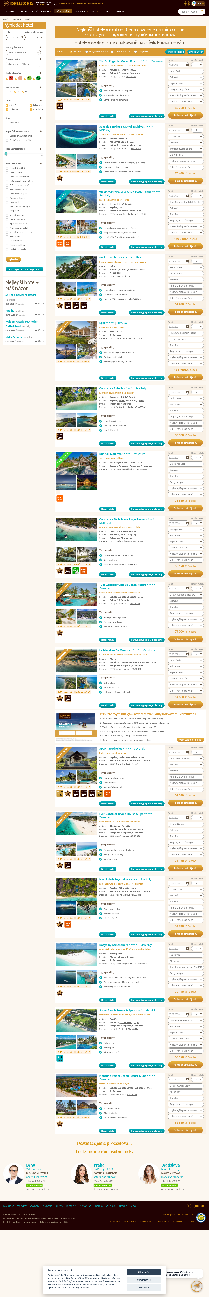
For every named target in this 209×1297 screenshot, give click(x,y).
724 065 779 (131, 276)
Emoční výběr (196, 51)
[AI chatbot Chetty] (197, 1286)
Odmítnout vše (144, 1280)
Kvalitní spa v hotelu (18, 249)
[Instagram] (187, 3)
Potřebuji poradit (175, 51)
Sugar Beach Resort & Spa (121, 1010)
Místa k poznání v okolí (19, 228)
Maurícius (8, 1206)
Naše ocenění (129, 1221)
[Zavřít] (200, 1272)
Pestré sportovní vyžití (18, 219)
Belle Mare (125, 534)
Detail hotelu (107, 116)
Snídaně (12, 105)
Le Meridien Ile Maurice (119, 650)
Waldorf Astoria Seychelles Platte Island (130, 192)
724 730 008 (135, 603)
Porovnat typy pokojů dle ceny (146, 116)
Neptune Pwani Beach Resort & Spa (127, 1076)
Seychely (34, 1206)
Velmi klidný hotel (17, 240)
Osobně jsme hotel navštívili (21, 140)
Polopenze (37, 105)
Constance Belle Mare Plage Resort (127, 519)
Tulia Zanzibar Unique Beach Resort (127, 585)
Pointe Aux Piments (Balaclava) (135, 662)
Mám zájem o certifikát (190, 739)
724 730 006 (131, 76)
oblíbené (77, 51)
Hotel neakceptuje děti (19, 193)
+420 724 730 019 (103, 1181)
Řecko (133, 1206)
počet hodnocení (123, 51)
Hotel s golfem (16, 172)
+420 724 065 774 (35, 1181)
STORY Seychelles (115, 748)
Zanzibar (123, 269)
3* (10, 91)
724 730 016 (132, 1094)
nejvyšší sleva (144, 51)
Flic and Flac (126, 1022)
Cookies (191, 1221)
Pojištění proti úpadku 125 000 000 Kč (178, 1214)
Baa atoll (123, 142)
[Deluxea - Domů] (18, 3)
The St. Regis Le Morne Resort (123, 61)
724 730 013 (137, 338)
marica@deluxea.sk (172, 1177)
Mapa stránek (146, 1221)
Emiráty (59, 1206)
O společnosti (113, 1221)
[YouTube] (196, 1206)
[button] (197, 64)
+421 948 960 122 (139, 469)
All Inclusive (38, 109)
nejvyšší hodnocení (98, 51)
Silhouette (124, 888)
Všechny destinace (17, 52)
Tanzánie (71, 1206)
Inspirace (80, 11)
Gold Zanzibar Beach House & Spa (126, 814)
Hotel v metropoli (17, 236)
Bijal (106, 323)
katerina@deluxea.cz (105, 1177)
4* (18, 91)
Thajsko (98, 1206)
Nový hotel (14, 202)
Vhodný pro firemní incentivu (21, 232)
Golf (93, 11)
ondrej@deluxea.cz (36, 1177)
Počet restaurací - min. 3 (19, 185)
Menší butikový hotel (18, 168)
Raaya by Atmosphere (118, 945)
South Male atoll (127, 462)
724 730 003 (136, 148)
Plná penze (13, 109)
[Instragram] (203, 1206)
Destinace (9, 11)
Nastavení (144, 1287)
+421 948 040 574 (170, 1181)
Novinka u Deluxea (17, 198)
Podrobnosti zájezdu (186, 115)
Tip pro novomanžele (18, 223)
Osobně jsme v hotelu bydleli (21, 136)
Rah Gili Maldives (115, 454)
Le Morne (124, 70)
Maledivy (22, 1206)
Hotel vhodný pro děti (18, 189)
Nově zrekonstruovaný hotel (21, 206)
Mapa (133, 70)
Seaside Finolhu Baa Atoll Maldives (126, 126)
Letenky (105, 11)
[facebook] (189, 1206)
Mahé (122, 400)
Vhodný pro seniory (17, 215)
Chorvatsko (84, 1206)
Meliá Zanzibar (113, 257)
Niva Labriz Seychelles (118, 879)
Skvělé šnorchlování (18, 245)
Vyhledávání (178, 1221)
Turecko (122, 1206)
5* (26, 91)
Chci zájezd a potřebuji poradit (24, 269)
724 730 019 (138, 541)
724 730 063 (141, 214)
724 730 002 (136, 894)
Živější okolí (14, 211)
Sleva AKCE (14, 122)
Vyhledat (13, 259)
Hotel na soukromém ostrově (21, 181)
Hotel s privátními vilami (19, 176)
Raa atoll (123, 957)
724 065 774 (133, 763)
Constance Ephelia (116, 388)
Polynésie (47, 1206)
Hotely (23, 11)
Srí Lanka (110, 1206)
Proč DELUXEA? (40, 11)
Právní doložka (162, 1221)
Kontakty (120, 11)
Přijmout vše (144, 1272)
